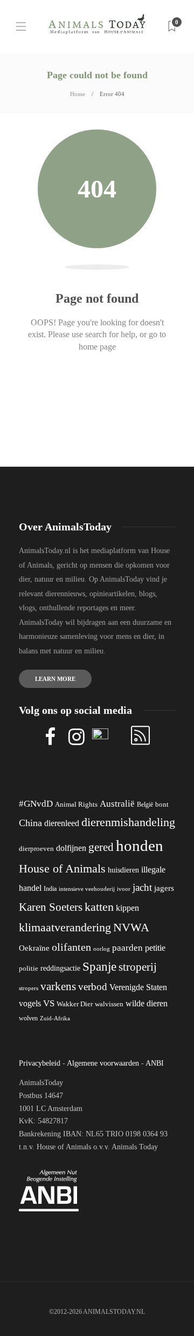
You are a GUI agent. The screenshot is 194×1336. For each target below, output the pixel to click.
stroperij (138, 966)
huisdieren (123, 870)
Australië (117, 804)
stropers (28, 988)
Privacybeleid (39, 1063)
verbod (92, 986)
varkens (58, 986)
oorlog (101, 948)
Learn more (55, 679)
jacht (142, 887)
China (30, 822)
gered (101, 847)
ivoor (123, 888)
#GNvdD (36, 804)
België (145, 804)
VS (48, 1003)
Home (77, 94)
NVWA (131, 927)
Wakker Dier (75, 1004)
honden (139, 845)
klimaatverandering (65, 927)
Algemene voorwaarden (103, 1063)
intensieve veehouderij (87, 889)
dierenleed (61, 823)
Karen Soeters (50, 907)
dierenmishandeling (128, 822)
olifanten (71, 947)
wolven (28, 1018)
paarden (127, 948)
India (50, 888)
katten (99, 907)
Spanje (99, 966)
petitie (155, 947)
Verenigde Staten (138, 987)
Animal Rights (76, 804)
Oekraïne (34, 948)
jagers (164, 888)
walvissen (109, 1004)
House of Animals (62, 868)
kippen (127, 907)
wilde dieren (147, 1003)
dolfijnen (71, 848)
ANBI (155, 1063)
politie (28, 968)
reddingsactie (60, 968)
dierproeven (36, 849)
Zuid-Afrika (55, 1018)
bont (162, 804)
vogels (30, 1003)
